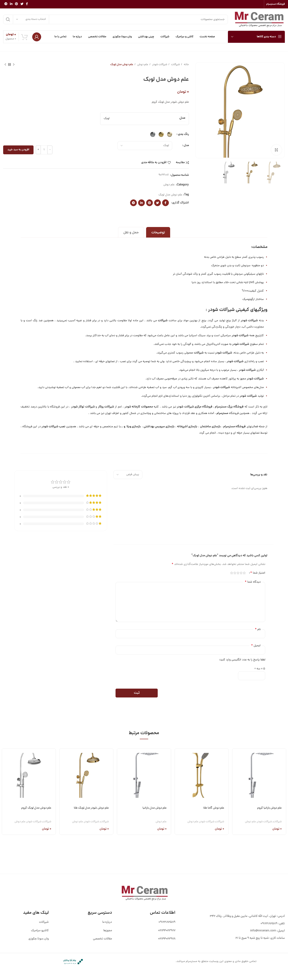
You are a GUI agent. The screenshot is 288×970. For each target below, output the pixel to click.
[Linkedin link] (11, 4)
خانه (186, 64)
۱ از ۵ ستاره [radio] (244, 572)
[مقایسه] (235, 778)
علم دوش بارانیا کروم (269, 808)
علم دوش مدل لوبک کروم (36, 808)
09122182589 (269, 923)
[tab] (158, 232)
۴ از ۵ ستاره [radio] (234, 572)
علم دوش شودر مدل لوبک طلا (91, 808)
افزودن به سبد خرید (18, 150)
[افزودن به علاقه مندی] (235, 789)
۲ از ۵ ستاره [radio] (241, 572)
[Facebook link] (27, 4)
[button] (235, 757)
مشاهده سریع (235, 767)
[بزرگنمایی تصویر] (276, 150)
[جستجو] (8, 19)
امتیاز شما (257, 573)
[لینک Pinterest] (16, 4)
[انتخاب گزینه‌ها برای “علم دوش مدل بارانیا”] (120, 757)
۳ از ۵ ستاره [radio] (238, 572)
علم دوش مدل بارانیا (155, 808)
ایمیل (256, 645)
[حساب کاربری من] (36, 37)
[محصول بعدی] (5, 65)
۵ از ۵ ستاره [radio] (231, 572)
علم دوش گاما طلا (213, 808)
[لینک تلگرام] (6, 4)
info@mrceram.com (263, 930)
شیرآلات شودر (159, 64)
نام (258, 629)
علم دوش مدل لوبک (170, 195)
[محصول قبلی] (14, 65)
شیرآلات (175, 64)
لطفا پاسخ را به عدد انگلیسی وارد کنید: (242, 660)
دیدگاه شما (253, 581)
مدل (186, 145)
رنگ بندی (183, 134)
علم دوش (142, 64)
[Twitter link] (22, 4)
